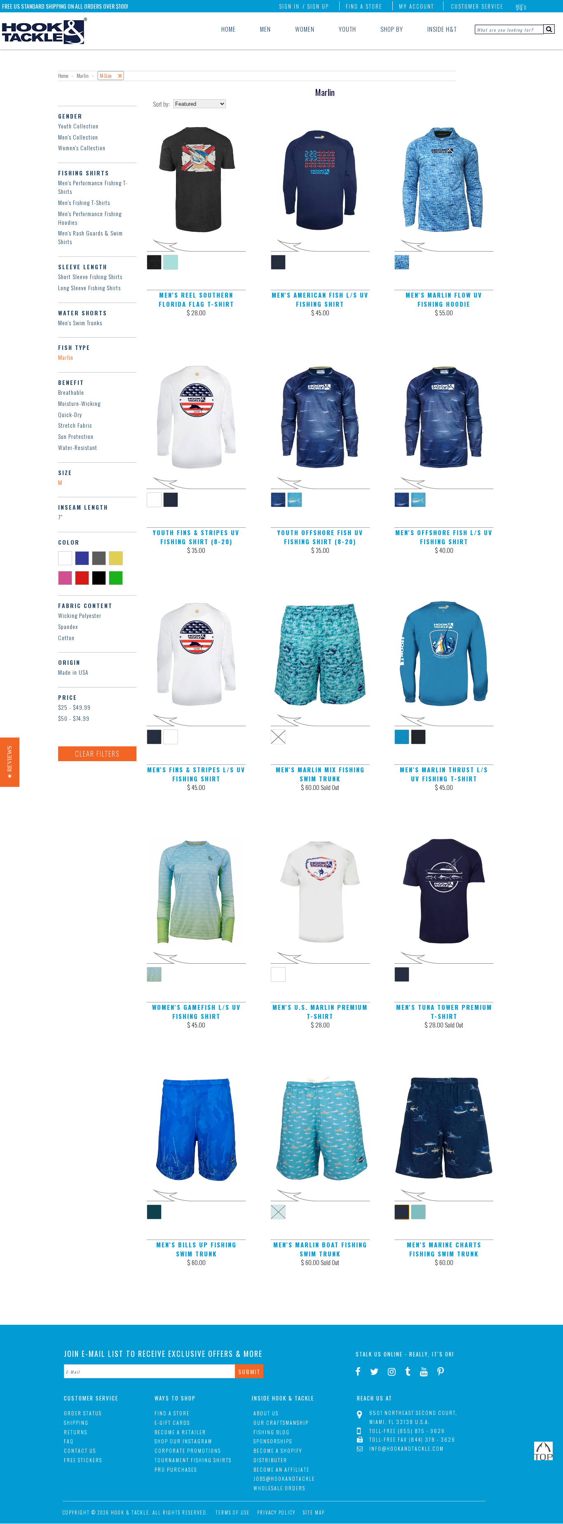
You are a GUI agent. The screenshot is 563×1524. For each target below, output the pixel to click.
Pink (66, 577)
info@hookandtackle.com (406, 1448)
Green (117, 577)
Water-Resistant (77, 447)
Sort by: (161, 104)
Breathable (71, 392)
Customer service (477, 6)
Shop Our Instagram (183, 1441)
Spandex (68, 626)
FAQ (69, 1441)
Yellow (117, 557)
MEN (265, 28)
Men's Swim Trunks (80, 322)
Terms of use (233, 1512)
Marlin (65, 357)
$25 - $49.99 (74, 707)
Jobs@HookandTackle (284, 1478)
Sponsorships (272, 1441)
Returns (75, 1431)
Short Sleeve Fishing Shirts (90, 276)
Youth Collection (78, 125)
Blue (83, 557)
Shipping (76, 1422)
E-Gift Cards (172, 1422)
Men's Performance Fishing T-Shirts (93, 187)
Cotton (66, 637)
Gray (100, 557)
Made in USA (73, 672)
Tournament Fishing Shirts (193, 1459)
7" (60, 517)
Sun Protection (76, 436)
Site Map (314, 1512)
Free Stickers (83, 1459)
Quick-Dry (70, 414)
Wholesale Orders (279, 1487)
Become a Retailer (180, 1431)
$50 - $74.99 (73, 718)
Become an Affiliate (281, 1469)
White (66, 557)
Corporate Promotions (188, 1450)
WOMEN (304, 28)
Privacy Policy (276, 1512)
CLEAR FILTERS (97, 753)
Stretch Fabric (75, 425)
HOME (228, 28)
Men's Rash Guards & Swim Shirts (90, 237)
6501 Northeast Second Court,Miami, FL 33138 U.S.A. (413, 1417)
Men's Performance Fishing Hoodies (90, 217)
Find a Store (364, 6)
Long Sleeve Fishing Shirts (89, 287)
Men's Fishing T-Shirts (84, 202)
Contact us (80, 1450)
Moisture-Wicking (79, 403)
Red (83, 577)
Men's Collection (78, 137)
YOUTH (347, 28)
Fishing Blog (271, 1431)
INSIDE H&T (442, 28)
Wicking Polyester (79, 615)
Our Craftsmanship (281, 1422)
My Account (416, 6)
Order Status (83, 1413)
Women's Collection (82, 147)
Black (100, 577)
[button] (9, 762)
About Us (266, 1413)
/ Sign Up (316, 6)
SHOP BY (391, 28)
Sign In (289, 6)
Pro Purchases (176, 1469)
